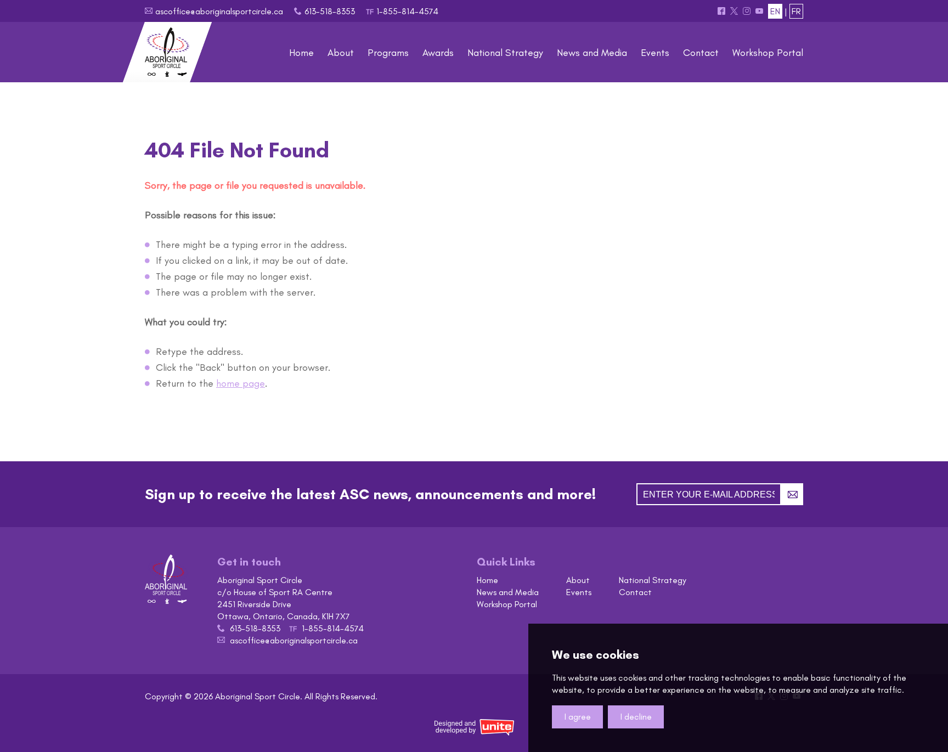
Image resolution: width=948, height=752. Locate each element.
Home (487, 580)
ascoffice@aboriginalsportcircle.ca (219, 11)
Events (578, 592)
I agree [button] (578, 716)
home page (240, 383)
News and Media (508, 592)
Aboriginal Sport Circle (167, 52)
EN (775, 11)
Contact (635, 592)
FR (796, 11)
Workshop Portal (507, 604)
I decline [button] (636, 716)
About (578, 580)
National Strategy (652, 580)
